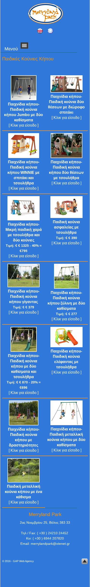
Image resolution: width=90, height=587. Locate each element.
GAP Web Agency (23, 561)
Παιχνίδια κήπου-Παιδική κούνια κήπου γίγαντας (23, 296)
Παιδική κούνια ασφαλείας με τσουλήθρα (66, 227)
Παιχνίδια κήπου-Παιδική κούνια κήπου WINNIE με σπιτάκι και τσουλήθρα (23, 172)
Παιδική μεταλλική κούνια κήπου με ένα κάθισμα (23, 491)
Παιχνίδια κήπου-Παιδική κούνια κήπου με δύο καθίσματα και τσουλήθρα (23, 366)
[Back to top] (84, 562)
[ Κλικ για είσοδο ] (23, 125)
